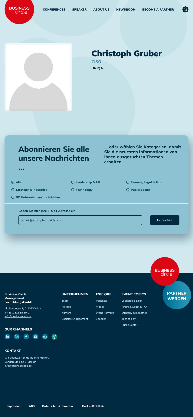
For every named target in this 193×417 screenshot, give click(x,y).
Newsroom (126, 9)
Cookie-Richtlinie (93, 406)
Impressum (14, 406)
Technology (129, 318)
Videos (100, 306)
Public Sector (129, 325)
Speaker (79, 9)
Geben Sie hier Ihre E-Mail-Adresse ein (46, 211)
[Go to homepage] (164, 271)
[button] (185, 9)
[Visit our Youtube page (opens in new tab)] (35, 337)
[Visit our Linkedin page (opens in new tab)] (7, 337)
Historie (66, 306)
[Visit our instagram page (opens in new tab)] (17, 337)
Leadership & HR (132, 300)
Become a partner (158, 9)
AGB (32, 406)
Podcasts (101, 300)
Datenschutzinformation (58, 406)
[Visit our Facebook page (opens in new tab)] (26, 337)
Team (65, 300)
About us (101, 9)
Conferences (54, 9)
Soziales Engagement (75, 318)
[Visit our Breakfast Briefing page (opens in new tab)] (45, 337)
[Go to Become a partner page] (176, 295)
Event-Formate (105, 312)
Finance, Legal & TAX (134, 306)
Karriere (66, 312)
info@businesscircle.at (18, 316)
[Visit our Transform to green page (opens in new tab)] (54, 337)
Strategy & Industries (134, 312)
